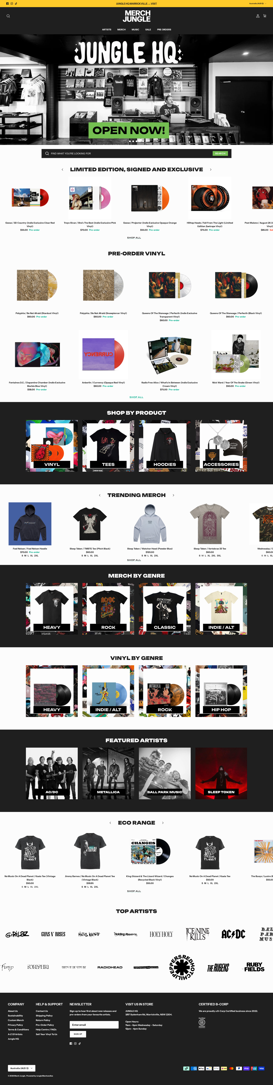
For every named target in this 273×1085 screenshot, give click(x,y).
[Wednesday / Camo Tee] (210, 523)
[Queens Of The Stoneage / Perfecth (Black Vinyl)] (236, 285)
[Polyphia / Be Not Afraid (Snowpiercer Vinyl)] (103, 285)
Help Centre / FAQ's (46, 1029)
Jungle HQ (13, 1038)
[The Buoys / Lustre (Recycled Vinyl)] (210, 851)
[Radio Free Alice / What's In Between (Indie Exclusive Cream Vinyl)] (169, 354)
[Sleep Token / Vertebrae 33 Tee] (150, 523)
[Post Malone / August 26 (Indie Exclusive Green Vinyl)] (210, 198)
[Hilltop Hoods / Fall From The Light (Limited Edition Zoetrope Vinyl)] (150, 198)
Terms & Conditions (18, 1029)
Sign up (78, 1034)
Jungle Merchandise (44, 1076)
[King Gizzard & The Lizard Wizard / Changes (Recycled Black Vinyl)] (90, 851)
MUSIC (135, 29)
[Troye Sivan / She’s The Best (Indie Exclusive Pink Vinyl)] (30, 198)
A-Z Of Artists (15, 1034)
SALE (148, 29)
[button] (129, 141)
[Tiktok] (16, 3)
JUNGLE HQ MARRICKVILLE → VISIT (136, 3)
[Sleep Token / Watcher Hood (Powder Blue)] (90, 523)
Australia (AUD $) (256, 3)
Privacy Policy (15, 1025)
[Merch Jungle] (136, 16)
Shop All (134, 237)
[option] (136, 89)
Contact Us (42, 1011)
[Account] (257, 16)
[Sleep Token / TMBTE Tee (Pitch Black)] (30, 523)
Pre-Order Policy (45, 1025)
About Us (13, 1011)
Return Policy (43, 1020)
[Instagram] (12, 3)
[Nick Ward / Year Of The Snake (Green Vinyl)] (236, 354)
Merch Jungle (20, 1076)
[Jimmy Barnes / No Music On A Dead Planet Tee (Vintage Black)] (30, 851)
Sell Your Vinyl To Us (46, 1034)
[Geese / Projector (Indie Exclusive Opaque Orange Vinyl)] (90, 198)
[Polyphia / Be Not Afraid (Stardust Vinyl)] (37, 285)
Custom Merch (16, 1020)
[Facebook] (7, 3)
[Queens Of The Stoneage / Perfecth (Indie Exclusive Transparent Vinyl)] (169, 285)
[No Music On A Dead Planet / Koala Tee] (150, 851)
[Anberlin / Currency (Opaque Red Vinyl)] (103, 354)
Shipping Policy (44, 1015)
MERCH (121, 29)
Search (220, 153)
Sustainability (15, 1015)
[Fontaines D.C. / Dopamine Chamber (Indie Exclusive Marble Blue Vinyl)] (37, 354)
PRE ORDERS (164, 29)
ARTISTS (106, 29)
